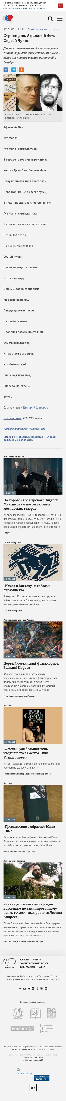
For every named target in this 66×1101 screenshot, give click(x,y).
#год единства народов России (19, 696)
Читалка (8, 705)
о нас (42, 967)
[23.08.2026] (33, 708)
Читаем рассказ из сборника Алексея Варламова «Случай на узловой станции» (32, 765)
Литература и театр (14, 456)
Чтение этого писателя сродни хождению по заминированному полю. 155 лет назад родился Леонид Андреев (33, 910)
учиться (43, 963)
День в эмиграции (12, 542)
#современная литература (17, 773)
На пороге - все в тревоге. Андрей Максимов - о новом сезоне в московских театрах (31, 504)
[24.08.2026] (33, 459)
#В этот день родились (15, 941)
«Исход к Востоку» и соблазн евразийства (27, 588)
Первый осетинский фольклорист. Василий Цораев (31, 665)
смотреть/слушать (29, 963)
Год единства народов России (19, 620)
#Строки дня (37, 428)
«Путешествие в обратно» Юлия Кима (29, 828)
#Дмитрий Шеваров (15, 428)
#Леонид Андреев (36, 941)
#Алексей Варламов (41, 773)
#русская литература (24, 851)
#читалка (8, 851)
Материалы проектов (29, 437)
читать (37, 959)
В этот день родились (14, 860)
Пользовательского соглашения (28, 8)
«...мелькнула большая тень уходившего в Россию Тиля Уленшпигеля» (26, 753)
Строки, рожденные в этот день (43, 29)
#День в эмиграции (13, 610)
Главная (8, 437)
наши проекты (27, 967)
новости (24, 959)
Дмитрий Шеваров (35, 407)
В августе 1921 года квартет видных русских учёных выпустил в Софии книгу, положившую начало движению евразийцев (30, 600)
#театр (7, 532)
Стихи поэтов (12, 418)
